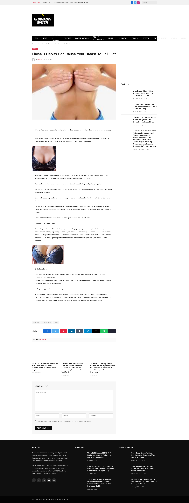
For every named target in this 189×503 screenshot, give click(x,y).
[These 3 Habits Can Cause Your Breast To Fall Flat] (74, 91)
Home (36, 38)
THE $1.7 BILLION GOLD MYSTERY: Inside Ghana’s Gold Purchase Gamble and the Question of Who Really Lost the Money (99, 483)
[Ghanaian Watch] (43, 20)
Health (111, 38)
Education (123, 38)
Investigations (82, 38)
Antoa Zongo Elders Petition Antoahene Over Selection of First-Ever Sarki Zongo (143, 93)
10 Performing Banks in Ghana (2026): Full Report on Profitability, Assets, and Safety (145, 106)
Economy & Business (55, 38)
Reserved (65, 499)
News (45, 38)
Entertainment (160, 38)
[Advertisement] (117, 20)
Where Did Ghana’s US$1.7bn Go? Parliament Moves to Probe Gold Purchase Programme (99, 455)
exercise (36, 322)
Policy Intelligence (98, 38)
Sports (146, 38)
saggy (56, 322)
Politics (67, 38)
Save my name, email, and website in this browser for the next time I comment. (64, 421)
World (174, 38)
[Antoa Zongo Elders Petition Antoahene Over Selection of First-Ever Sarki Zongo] (126, 93)
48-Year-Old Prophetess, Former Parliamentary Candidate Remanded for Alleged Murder (145, 120)
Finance (135, 38)
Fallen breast (46, 322)
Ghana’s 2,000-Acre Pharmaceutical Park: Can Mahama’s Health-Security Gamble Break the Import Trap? (67, 3)
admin (40, 60)
